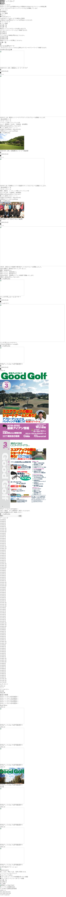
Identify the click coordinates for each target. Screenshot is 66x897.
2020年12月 (3, 623)
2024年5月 (3, 555)
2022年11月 (3, 584)
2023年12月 (3, 563)
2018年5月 (3, 670)
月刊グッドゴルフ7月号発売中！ (9, 698)
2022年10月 (3, 585)
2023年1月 (3, 580)
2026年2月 (3, 526)
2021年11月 (3, 604)
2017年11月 (3, 680)
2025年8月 (3, 535)
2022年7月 (3, 591)
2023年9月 (3, 569)
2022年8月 (3, 589)
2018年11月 (3, 660)
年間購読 (3, 11)
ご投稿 (3, 883)
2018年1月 (3, 677)
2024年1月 (3, 562)
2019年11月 (3, 643)
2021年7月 (3, 611)
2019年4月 (3, 651)
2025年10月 (3, 531)
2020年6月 (3, 633)
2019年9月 (3, 645)
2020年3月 (3, 636)
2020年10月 (3, 626)
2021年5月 (3, 614)
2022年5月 (3, 594)
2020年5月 (3, 634)
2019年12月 (3, 641)
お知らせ (2, 370)
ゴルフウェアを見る (6, 875)
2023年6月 (3, 572)
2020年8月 (3, 629)
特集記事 (2, 692)
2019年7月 (3, 646)
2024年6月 (3, 553)
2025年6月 (3, 538)
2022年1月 (3, 601)
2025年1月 (3, 545)
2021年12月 (3, 602)
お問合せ (4, 32)
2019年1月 (3, 656)
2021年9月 (3, 607)
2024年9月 (3, 550)
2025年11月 (3, 530)
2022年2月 (3, 599)
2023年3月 (3, 577)
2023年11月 (3, 565)
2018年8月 (3, 665)
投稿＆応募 (4, 37)
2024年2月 (3, 560)
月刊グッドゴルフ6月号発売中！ (9, 700)
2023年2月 (3, 579)
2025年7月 (3, 536)
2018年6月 (3, 668)
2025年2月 (3, 543)
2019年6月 (3, 648)
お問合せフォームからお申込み (9, 131)
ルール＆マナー (4, 303)
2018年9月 (3, 663)
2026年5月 (3, 523)
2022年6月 (3, 592)
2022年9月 (3, 587)
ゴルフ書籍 (4, 13)
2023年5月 (3, 574)
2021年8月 (3, 609)
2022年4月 (3, 596)
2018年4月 (3, 672)
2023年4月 (3, 575)
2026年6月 (3, 521)
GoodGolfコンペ (6, 16)
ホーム (3, 876)
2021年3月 (3, 618)
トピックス (4, 10)
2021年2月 (3, 619)
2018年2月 (3, 675)
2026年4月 (3, 525)
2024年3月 (3, 558)
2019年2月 (3, 655)
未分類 (2, 691)
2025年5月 (3, 540)
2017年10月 (3, 682)
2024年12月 (3, 547)
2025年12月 (3, 528)
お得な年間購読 (4, 512)
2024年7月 (3, 552)
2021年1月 (3, 621)
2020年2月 (3, 638)
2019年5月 (3, 650)
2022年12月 (3, 582)
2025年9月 (3, 533)
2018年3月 (3, 673)
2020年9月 (3, 628)
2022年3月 (3, 597)
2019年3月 (3, 653)
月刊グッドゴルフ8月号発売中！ (9, 696)
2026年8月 (3, 520)
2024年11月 (3, 548)
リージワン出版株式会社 (8, 887)
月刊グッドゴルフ (5, 5)
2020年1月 (3, 640)
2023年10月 (3, 567)
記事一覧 (4, 25)
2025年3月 (3, 542)
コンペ (3, 15)
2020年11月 (3, 624)
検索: (1, 516)
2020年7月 (3, 631)
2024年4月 (3, 557)
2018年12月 (3, 658)
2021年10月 (3, 606)
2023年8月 (3, 570)
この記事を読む (5, 132)
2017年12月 (3, 678)
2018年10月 (3, 662)
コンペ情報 (4, 23)
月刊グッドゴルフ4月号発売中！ (9, 703)
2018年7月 (3, 667)
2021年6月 (3, 613)
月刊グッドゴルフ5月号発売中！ (9, 701)
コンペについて (5, 21)
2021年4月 (3, 616)
